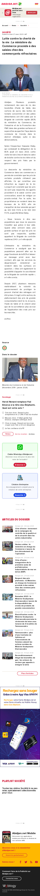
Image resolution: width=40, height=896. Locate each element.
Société (23, 25)
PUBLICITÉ (19, 21)
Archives (32, 434)
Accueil (5, 25)
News (14, 25)
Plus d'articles (27, 673)
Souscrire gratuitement (15, 855)
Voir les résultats (21, 434)
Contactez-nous (12, 878)
